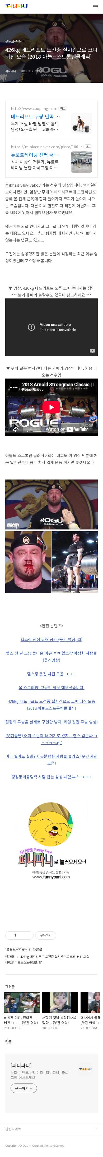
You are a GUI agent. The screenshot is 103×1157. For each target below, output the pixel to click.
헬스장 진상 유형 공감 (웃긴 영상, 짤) (51, 639)
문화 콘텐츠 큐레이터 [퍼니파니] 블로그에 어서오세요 (39, 1075)
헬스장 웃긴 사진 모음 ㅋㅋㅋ (51, 673)
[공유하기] (21, 935)
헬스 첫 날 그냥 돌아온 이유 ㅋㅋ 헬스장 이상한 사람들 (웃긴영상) (51, 656)
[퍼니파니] (21, 1065)
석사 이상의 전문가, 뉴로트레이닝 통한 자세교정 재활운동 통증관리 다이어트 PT (35, 164)
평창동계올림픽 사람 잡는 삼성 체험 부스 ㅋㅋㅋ (51, 777)
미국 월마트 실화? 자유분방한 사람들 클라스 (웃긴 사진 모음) (51, 759)
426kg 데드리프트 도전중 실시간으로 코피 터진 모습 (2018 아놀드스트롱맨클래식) (51, 704)
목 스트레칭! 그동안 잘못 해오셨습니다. (52, 687)
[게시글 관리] (27, 935)
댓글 (8, 1041)
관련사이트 (13, 1128)
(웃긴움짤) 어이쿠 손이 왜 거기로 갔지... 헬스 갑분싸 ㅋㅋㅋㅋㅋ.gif (51, 739)
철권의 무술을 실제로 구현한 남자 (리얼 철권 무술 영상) (51, 722)
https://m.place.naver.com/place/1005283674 (46, 147)
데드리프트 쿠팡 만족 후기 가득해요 (35, 116)
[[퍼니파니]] (16, 7)
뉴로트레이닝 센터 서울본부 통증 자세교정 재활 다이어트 (35, 154)
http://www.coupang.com (34, 108)
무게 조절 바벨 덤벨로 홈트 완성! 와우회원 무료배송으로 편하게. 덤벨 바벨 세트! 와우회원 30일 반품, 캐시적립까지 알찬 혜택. (35, 126)
